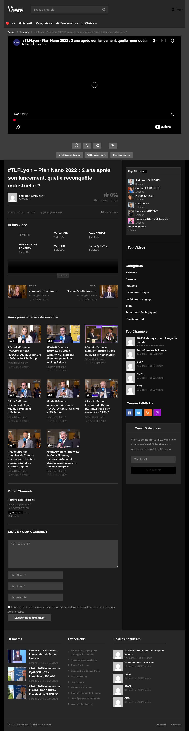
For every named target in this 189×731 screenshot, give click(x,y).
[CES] (130, 390)
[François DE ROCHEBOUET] (131, 221)
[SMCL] (130, 378)
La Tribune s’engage (139, 299)
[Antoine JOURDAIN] (131, 182)
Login (179, 9)
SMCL (140, 374)
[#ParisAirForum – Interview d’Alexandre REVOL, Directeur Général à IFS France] (63, 388)
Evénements (68, 23)
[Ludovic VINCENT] (131, 213)
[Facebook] (129, 412)
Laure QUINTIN (98, 246)
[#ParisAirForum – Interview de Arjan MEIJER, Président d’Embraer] (24, 388)
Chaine (89, 23)
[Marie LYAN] (47, 235)
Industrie (31, 212)
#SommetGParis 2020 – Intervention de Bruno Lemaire (43, 654)
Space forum (79, 676)
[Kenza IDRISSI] (131, 197)
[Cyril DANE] (131, 205)
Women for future (82, 704)
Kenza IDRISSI (144, 195)
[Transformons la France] (130, 354)
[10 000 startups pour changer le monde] (130, 341)
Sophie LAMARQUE (147, 187)
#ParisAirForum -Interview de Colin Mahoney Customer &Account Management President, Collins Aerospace (63, 459)
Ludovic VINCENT (146, 211)
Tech (129, 305)
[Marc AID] (47, 248)
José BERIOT (97, 233)
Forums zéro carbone (21, 499)
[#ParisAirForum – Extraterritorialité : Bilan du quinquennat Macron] (101, 334)
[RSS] (148, 412)
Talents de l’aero (81, 687)
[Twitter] (138, 412)
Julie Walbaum (137, 226)
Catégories (42, 23)
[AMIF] (130, 366)
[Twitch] (157, 412)
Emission (131, 272)
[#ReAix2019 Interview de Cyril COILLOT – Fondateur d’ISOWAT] (17, 674)
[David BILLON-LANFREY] (12, 248)
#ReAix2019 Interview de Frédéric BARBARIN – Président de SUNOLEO (44, 690)
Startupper (77, 682)
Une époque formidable (85, 698)
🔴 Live (10, 23)
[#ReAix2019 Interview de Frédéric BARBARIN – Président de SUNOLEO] (17, 692)
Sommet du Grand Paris (86, 670)
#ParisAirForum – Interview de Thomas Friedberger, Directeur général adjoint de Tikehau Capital (21, 459)
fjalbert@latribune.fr (31, 195)
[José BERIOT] (82, 235)
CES (139, 386)
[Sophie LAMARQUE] (131, 190)
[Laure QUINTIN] (82, 248)
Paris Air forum (80, 665)
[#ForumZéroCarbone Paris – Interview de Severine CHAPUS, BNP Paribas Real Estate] (33, 296)
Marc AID (59, 246)
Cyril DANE (142, 203)
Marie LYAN (61, 233)
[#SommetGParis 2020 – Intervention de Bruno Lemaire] (17, 656)
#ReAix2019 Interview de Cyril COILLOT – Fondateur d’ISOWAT (44, 672)
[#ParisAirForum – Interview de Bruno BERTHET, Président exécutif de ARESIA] (101, 388)
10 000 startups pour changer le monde (84, 652)
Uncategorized (135, 318)
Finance (131, 279)
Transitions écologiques (141, 312)
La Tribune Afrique (137, 292)
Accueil (27, 23)
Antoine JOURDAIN (147, 180)
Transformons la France (152, 350)
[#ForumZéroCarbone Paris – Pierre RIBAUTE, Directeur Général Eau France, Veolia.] (92, 296)
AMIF (140, 362)
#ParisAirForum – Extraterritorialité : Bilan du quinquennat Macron (100, 351)
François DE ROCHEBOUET (152, 218)
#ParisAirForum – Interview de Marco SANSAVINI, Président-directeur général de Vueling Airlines (61, 355)
